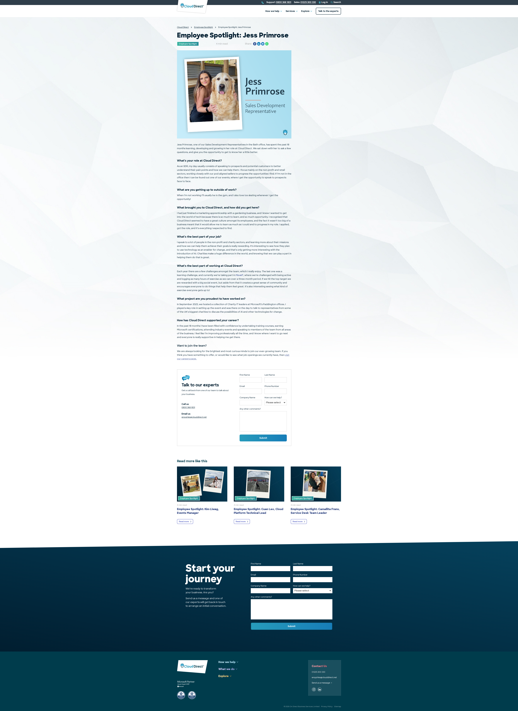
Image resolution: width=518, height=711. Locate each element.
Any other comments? (250, 409)
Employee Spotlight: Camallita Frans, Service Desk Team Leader (315, 511)
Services (290, 11)
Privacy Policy (327, 706)
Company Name (247, 398)
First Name (245, 375)
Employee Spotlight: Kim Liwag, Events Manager (198, 511)
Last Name (270, 375)
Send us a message (321, 683)
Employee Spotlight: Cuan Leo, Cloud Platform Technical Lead (258, 511)
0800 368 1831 (188, 407)
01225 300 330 (318, 672)
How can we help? (273, 398)
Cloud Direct (183, 27)
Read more (184, 521)
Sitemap (337, 706)
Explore (305, 11)
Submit (263, 438)
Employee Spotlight (203, 27)
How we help (272, 11)
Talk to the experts (328, 11)
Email (242, 386)
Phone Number (272, 386)
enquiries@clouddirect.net (194, 417)
